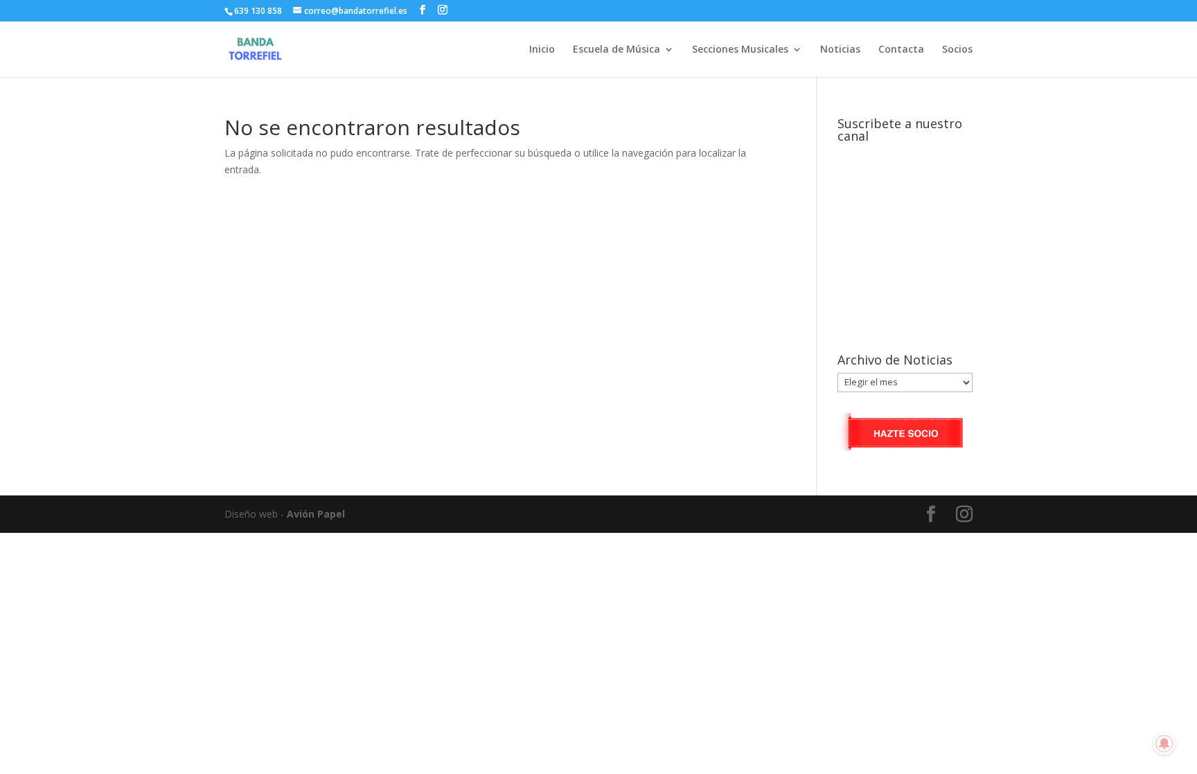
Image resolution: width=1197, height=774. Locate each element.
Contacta (901, 49)
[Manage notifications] (1164, 743)
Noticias (840, 49)
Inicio (542, 49)
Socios (957, 49)
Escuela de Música (616, 49)
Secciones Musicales (740, 49)
